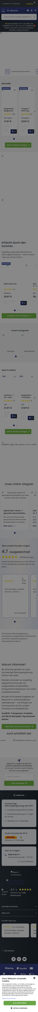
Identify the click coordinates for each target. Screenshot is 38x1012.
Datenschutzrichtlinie (8, 998)
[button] (19, 1008)
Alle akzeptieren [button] (19, 1003)
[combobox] (34, 978)
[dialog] (19, 993)
